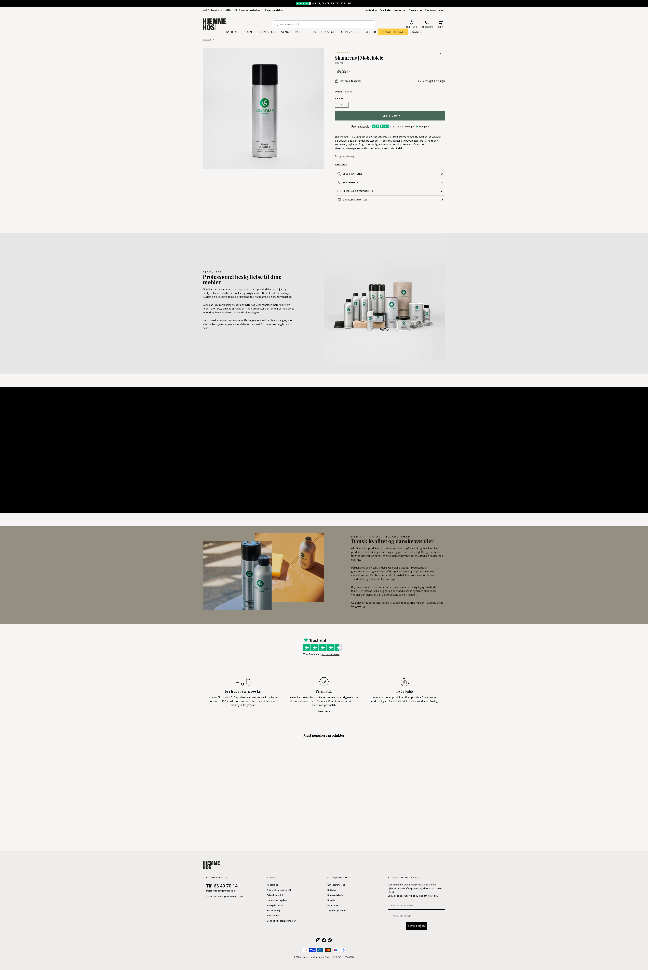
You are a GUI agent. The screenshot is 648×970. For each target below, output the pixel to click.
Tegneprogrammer (337, 910)
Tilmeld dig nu (417, 926)
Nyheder (232, 32)
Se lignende (350, 182)
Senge (286, 32)
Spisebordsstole (323, 32)
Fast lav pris (273, 915)
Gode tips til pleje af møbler (281, 920)
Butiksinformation (355, 199)
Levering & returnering (358, 191)
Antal (339, 98)
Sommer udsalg (393, 32)
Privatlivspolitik (275, 895)
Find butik (385, 9)
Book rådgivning (434, 9)
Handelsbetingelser (277, 900)
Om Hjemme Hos (336, 884)
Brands (416, 32)
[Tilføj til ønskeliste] (441, 54)
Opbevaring (350, 32)
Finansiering (415, 9)
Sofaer (249, 32)
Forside (207, 39)
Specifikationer (353, 173)
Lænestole (268, 32)
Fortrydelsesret (275, 905)
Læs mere (341, 164)
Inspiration (400, 9)
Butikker (331, 890)
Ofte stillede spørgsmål (279, 890)
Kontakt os (371, 9)
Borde (300, 32)
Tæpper (370, 32)
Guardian (343, 52)
